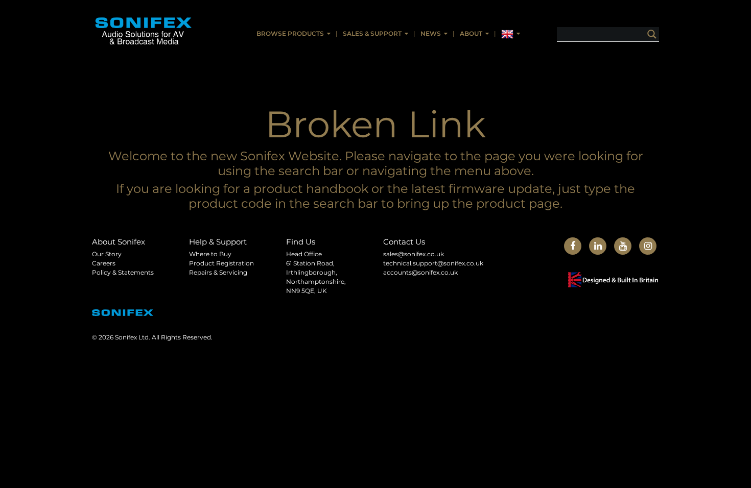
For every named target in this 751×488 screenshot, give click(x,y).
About (471, 33)
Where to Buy (210, 254)
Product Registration (221, 263)
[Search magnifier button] (652, 34)
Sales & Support (372, 33)
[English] (511, 34)
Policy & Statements (123, 272)
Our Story (107, 254)
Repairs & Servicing (218, 272)
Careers (103, 263)
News (430, 33)
